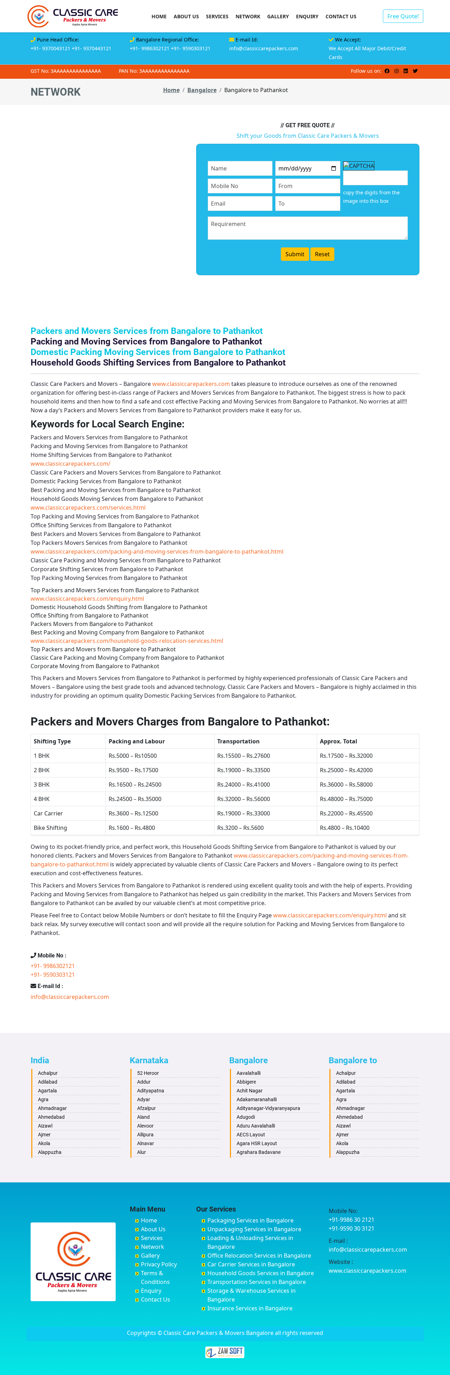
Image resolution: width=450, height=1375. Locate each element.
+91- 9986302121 (149, 48)
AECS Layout (251, 1134)
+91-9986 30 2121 (351, 1220)
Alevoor (145, 1126)
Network (248, 16)
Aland (143, 1117)
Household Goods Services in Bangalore (260, 1273)
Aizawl (45, 1126)
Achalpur (48, 1073)
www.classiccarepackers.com (191, 384)
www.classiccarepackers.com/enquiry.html (87, 598)
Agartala (47, 1090)
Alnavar (145, 1143)
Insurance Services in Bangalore (249, 1308)
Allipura (145, 1134)
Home (159, 16)
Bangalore (202, 90)
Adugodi (246, 1117)
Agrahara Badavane (259, 1152)
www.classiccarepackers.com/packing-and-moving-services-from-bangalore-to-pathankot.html (157, 551)
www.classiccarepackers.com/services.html (88, 507)
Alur (141, 1152)
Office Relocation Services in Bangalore (259, 1255)
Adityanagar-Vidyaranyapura (268, 1108)
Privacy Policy (159, 1264)
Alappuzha (50, 1152)
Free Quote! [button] (403, 16)
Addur (143, 1082)
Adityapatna (150, 1090)
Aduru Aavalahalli (256, 1126)
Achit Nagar (250, 1090)
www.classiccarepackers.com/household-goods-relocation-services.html (127, 641)
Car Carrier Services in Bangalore (251, 1264)
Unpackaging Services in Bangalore (254, 1229)
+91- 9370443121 (91, 48)
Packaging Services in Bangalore (250, 1220)
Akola (44, 1143)
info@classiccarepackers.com (263, 48)
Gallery (278, 16)
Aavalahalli (249, 1073)
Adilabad (47, 1082)
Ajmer (44, 1134)
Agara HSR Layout (257, 1143)
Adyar (143, 1099)
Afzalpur (146, 1108)
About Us (186, 16)
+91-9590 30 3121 (351, 1228)
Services (217, 16)
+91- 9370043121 (50, 48)
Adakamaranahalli (257, 1099)
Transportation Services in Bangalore (256, 1282)
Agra (43, 1099)
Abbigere (246, 1082)
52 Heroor (148, 1073)
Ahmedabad (51, 1117)
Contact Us (341, 16)
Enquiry (307, 16)
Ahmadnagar (52, 1108)
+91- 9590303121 (191, 48)
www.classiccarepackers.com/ (70, 463)
